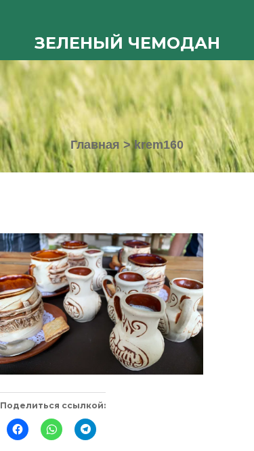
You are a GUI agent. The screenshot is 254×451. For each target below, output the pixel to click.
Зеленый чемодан (127, 43)
